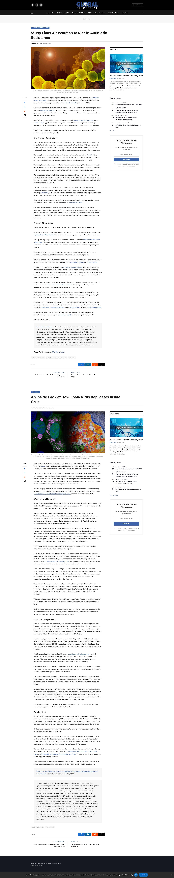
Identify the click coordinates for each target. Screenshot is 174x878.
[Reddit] (25, 111)
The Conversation (58, 352)
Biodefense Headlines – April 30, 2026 (126, 76)
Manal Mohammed (37, 43)
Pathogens (35, 392)
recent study (38, 123)
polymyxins (44, 193)
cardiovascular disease (50, 307)
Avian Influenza (78, 12)
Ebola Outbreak (62, 12)
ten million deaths (71, 103)
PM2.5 (89, 155)
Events (125, 12)
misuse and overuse (47, 110)
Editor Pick (50, 357)
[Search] (142, 13)
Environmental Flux (60, 357)
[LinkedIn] (25, 107)
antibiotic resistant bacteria (72, 267)
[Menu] (32, 13)
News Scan (113, 78)
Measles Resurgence (96, 12)
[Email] (25, 115)
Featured (49, 12)
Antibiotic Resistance (38, 357)
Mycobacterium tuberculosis (44, 235)
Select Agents (50, 827)
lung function (74, 307)
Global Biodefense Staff (38, 407)
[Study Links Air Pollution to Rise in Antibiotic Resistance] (68, 68)
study (43, 466)
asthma (61, 307)
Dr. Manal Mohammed (44, 327)
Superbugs (72, 357)
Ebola (33, 827)
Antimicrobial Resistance (40, 28)
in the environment (75, 203)
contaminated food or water (83, 120)
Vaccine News (113, 12)
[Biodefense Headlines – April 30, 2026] (126, 63)
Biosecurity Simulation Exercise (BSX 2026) (129, 104)
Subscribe (137, 5)
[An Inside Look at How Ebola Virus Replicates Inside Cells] (68, 432)
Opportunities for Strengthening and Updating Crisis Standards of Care (127, 475)
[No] (172, 875)
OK (136, 875)
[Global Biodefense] (87, 5)
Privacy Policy (124, 166)
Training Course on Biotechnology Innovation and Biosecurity (126, 119)
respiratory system (77, 262)
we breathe (92, 262)
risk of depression (95, 307)
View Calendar (114, 131)
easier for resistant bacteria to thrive (59, 285)
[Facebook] (25, 103)
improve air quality (65, 315)
